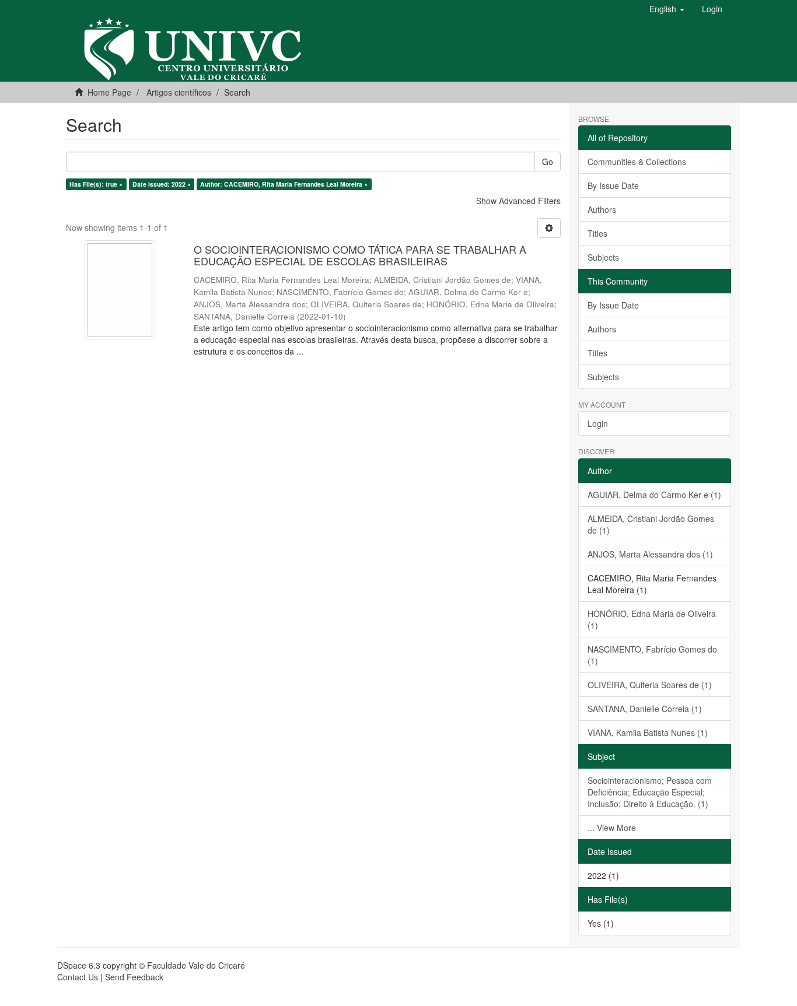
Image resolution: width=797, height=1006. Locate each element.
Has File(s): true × (96, 184)
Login (598, 423)
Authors (602, 209)
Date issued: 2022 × (161, 184)
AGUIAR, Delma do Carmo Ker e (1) (654, 494)
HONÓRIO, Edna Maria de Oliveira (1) (652, 619)
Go (547, 161)
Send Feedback (134, 977)
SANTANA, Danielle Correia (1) (645, 708)
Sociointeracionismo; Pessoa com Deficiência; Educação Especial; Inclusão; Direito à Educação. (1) (650, 791)
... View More (612, 827)
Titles (597, 233)
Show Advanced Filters (518, 200)
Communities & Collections (637, 161)
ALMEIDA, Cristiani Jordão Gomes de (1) (651, 524)
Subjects (603, 257)
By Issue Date (613, 185)
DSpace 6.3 (78, 965)
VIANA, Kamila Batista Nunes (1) (648, 732)
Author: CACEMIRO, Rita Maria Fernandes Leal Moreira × (284, 184)
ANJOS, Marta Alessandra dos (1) (650, 554)
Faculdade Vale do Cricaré (196, 965)
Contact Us (77, 977)
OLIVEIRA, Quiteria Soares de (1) (650, 684)
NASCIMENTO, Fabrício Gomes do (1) (652, 655)
